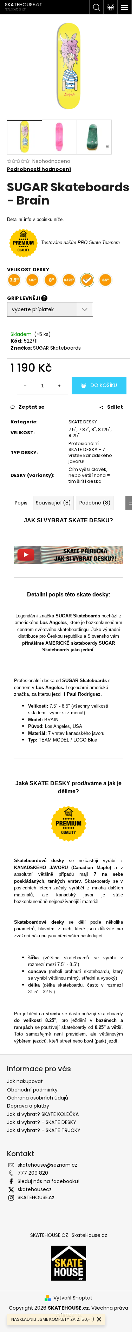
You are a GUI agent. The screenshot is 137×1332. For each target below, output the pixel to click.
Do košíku (104, 385)
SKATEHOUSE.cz (36, 1197)
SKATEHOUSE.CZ (49, 1235)
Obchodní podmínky (32, 1089)
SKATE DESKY (82, 421)
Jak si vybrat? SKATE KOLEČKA (43, 1114)
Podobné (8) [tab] (95, 502)
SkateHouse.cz (89, 1235)
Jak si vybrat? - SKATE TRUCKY (43, 1130)
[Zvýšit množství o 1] (59, 385)
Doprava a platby (28, 1105)
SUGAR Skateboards (57, 347)
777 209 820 (33, 1172)
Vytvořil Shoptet (72, 1298)
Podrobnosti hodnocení (39, 169)
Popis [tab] (21, 502)
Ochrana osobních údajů (37, 1097)
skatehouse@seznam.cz (47, 1164)
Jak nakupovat (25, 1081)
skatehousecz (35, 1189)
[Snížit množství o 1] (25, 385)
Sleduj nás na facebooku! (48, 1181)
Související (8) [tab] (53, 502)
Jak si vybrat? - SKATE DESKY (41, 1122)
